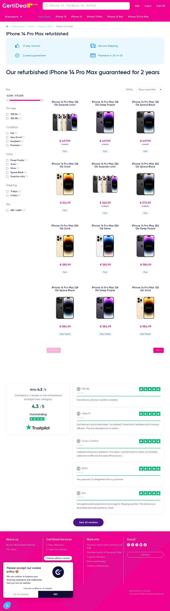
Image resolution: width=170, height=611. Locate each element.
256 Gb (16, 118)
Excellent (16, 141)
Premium (16, 145)
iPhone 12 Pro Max (138, 16)
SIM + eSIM (17, 210)
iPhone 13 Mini (94, 16)
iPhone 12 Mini (115, 16)
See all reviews (88, 522)
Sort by (129, 89)
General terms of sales (140, 591)
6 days (15, 195)
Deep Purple (18, 160)
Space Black (18, 172)
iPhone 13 (61, 16)
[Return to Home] (7, 26)
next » (158, 350)
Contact (145, 554)
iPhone (31, 26)
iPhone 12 (76, 16)
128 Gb (15, 114)
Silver (14, 168)
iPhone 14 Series (45, 26)
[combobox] (86, 5)
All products (11, 16)
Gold (14, 164)
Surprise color (19, 176)
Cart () (160, 5)
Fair (13, 133)
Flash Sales (44, 16)
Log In (148, 5)
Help (137, 5)
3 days (15, 191)
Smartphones (18, 26)
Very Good (17, 137)
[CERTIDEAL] (20, 5)
